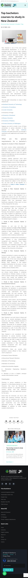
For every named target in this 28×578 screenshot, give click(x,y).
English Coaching (5, 532)
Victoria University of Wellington (12, 123)
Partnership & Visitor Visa (7, 494)
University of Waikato (9, 121)
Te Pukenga (4, 517)
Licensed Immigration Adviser (7, 492)
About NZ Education (5, 512)
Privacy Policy (6, 556)
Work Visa (3, 499)
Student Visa (4, 497)
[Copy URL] (18, 421)
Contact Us (3, 539)
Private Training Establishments (8, 519)
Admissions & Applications (12, 445)
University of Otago (8, 112)
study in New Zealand (17, 184)
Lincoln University (7, 110)
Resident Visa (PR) (5, 502)
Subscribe (7, 569)
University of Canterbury (9, 107)
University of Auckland (9, 115)
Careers (2, 542)
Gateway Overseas (14, 397)
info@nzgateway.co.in (14, 1)
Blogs (2, 537)
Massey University (8, 118)
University (3, 514)
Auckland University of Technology (12, 104)
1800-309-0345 (5, 1)
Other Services (4, 504)
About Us (3, 534)
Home (2, 527)
